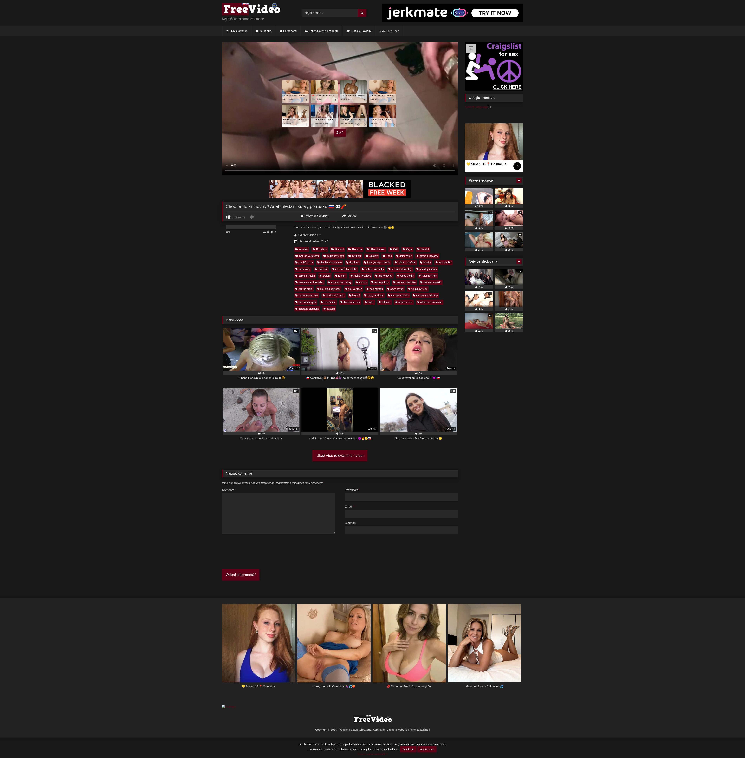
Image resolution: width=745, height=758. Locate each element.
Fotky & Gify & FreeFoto (324, 30)
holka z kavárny (407, 262)
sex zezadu (376, 289)
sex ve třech (355, 289)
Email (349, 506)
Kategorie (265, 30)
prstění (326, 275)
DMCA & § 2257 (389, 30)
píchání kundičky (374, 269)
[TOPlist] (228, 706)
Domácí (339, 249)
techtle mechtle (399, 295)
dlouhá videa (306, 262)
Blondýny (321, 249)
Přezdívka (352, 490)
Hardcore (357, 249)
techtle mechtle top (427, 295)
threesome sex (351, 302)
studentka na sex (308, 295)
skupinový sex (419, 289)
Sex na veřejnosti (309, 255)
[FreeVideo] (251, 10)
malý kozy (304, 269)
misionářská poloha (346, 269)
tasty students (375, 295)
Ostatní (425, 249)
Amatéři (303, 249)
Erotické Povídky (361, 30)
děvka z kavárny (429, 255)
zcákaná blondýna (309, 308)
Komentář (228, 490)
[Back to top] (733, 746)
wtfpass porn (405, 302)
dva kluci (354, 262)
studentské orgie (335, 295)
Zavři (339, 132)
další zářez (405, 255)
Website (350, 523)
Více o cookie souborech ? (373, 754)
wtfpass (386, 302)
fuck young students (378, 262)
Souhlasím (408, 749)
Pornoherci (290, 30)
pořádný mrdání (428, 269)
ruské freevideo (362, 275)
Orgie (409, 249)
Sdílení (351, 216)
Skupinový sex (335, 255)
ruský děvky (385, 275)
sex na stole (305, 289)
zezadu (331, 308)
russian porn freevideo (311, 282)
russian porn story (341, 282)
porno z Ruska (307, 275)
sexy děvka (396, 289)
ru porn (342, 275)
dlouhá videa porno (331, 262)
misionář (322, 269)
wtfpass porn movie (431, 302)
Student (373, 255)
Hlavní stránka (239, 30)
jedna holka (445, 262)
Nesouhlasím (426, 749)
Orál (395, 249)
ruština (363, 282)
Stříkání (356, 255)
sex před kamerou (330, 289)
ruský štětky (407, 275)
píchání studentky (402, 269)
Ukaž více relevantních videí (340, 455)
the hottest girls (307, 302)
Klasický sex (377, 249)
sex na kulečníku (406, 282)
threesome (330, 302)
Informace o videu (316, 216)
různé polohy (381, 282)
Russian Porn (429, 275)
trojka (371, 302)
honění (427, 262)
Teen (389, 255)
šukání (356, 295)
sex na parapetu (432, 282)
